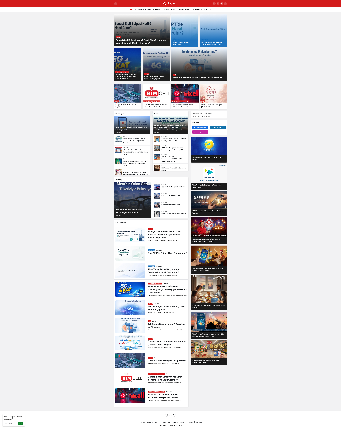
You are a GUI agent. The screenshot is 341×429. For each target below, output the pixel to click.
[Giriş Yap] (221, 3)
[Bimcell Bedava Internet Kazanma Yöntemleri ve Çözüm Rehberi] (127, 96)
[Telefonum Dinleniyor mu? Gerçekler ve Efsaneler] (199, 64)
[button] (218, 3)
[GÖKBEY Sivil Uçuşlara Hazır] (170, 195)
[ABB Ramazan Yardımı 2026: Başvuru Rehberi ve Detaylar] (209, 292)
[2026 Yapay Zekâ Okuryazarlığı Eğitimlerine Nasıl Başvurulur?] (213, 30)
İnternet (150, 303)
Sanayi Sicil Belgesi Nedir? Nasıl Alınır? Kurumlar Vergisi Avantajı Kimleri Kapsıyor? (164, 234)
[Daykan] (170, 3)
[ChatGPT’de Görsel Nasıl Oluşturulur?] (184, 30)
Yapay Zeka (151, 250)
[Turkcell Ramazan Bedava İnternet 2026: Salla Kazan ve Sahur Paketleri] (209, 260)
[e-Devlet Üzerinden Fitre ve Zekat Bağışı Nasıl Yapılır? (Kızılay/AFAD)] (170, 138)
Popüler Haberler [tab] (197, 113)
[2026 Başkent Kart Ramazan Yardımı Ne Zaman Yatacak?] (209, 203)
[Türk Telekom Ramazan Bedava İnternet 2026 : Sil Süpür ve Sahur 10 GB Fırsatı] (209, 325)
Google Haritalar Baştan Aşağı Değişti (167, 361)
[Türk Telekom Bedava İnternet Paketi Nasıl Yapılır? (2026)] (209, 177)
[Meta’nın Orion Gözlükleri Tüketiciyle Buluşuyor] (213, 96)
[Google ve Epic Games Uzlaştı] (170, 204)
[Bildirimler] (225, 3)
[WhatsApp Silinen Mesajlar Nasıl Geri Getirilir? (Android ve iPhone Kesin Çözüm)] (132, 162)
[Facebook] (168, 415)
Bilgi (149, 321)
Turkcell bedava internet (154, 283)
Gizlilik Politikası (8, 423)
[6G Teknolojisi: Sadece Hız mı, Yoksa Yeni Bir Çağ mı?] (156, 64)
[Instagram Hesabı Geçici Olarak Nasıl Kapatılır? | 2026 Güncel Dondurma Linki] (132, 171)
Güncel (150, 228)
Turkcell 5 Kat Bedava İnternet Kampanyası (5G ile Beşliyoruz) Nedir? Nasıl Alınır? (167, 289)
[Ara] (214, 3)
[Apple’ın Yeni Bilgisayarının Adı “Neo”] (170, 186)
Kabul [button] (20, 423)
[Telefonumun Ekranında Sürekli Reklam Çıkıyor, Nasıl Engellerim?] (132, 125)
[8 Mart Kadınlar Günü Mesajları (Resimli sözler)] (185, 96)
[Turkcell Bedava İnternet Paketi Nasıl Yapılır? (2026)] (209, 150)
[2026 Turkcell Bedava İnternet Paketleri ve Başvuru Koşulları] (156, 96)
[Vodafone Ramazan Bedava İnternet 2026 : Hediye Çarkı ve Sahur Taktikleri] (209, 230)
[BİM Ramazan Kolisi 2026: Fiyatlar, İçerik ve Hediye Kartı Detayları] (209, 352)
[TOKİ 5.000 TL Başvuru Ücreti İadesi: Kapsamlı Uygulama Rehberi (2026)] (170, 147)
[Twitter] (173, 415)
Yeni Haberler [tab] (209, 113)
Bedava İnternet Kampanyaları (156, 374)
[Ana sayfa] (131, 9)
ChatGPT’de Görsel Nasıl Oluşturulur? (167, 253)
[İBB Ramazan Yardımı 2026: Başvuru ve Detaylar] (170, 167)
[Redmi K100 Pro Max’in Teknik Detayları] (170, 213)
